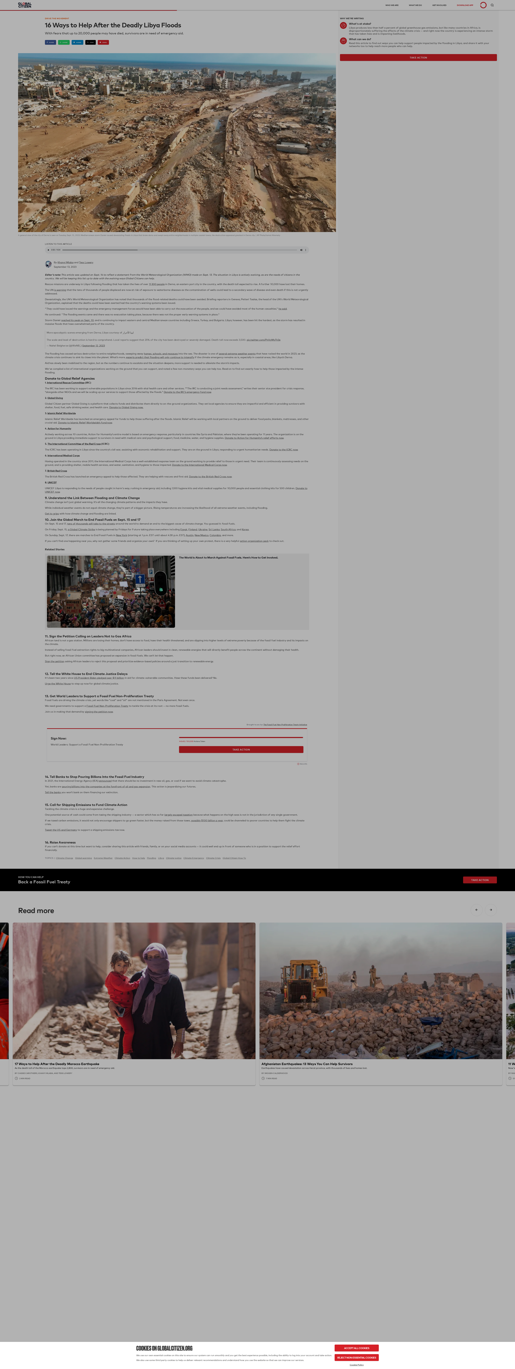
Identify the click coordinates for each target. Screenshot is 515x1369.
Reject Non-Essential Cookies (356, 1357)
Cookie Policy (357, 1365)
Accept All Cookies (356, 1348)
